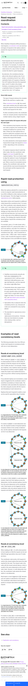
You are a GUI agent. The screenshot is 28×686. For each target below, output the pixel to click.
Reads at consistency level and (12, 354)
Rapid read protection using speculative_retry (14, 27)
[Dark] (23, 3)
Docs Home (6, 8)
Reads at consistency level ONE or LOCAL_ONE (11, 36)
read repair (11, 154)
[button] (26, 665)
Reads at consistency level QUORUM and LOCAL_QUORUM (13, 32)
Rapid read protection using (12, 182)
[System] (25, 3)
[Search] (18, 3)
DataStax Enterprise (6, 12)
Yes (4, 649)
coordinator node (14, 46)
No (10, 649)
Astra (17, 7)
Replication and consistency (11, 640)
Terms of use (8, 663)
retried (25, 143)
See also (4, 39)
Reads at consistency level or (12, 545)
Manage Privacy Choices (19, 663)
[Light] (21, 3)
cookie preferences (6, 676)
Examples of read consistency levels (11, 29)
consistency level (11, 103)
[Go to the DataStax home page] (7, 658)
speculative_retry (6, 198)
